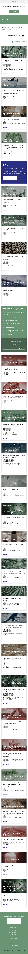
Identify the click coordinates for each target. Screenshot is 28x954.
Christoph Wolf (14, 789)
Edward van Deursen (11, 297)
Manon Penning (14, 232)
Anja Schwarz (21, 842)
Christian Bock (14, 205)
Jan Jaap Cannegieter (20, 297)
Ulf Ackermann (17, 372)
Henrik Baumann (16, 729)
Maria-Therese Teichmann (12, 463)
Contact (14, 934)
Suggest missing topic (9, 178)
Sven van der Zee (10, 666)
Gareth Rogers (14, 494)
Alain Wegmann (14, 68)
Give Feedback (14, 941)
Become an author (14, 945)
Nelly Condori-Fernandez (11, 698)
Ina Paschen (9, 265)
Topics (15, 11)
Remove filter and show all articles (20, 41)
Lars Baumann (10, 729)
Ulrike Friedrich (22, 759)
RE (14, 1)
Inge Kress (16, 842)
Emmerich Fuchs (15, 265)
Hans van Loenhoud (15, 603)
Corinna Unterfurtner (13, 464)
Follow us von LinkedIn (13, 344)
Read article (5, 73)
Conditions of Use (21, 950)
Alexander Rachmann (11, 633)
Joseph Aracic (14, 96)
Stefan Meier (13, 151)
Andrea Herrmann (10, 697)
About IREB (14, 930)
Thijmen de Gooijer (11, 432)
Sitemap (4, 950)
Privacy (13, 950)
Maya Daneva (18, 697)
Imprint (9, 950)
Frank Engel (5, 634)
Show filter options (11, 35)
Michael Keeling (18, 432)
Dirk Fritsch (22, 372)
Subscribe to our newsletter (13, 348)
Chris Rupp (16, 759)
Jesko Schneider (19, 633)
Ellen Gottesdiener (15, 122)
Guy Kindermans (14, 522)
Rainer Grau (13, 549)
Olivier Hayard (21, 68)
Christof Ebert (14, 400)
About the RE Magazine (14, 932)
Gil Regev (9, 68)
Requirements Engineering (14, 7)
